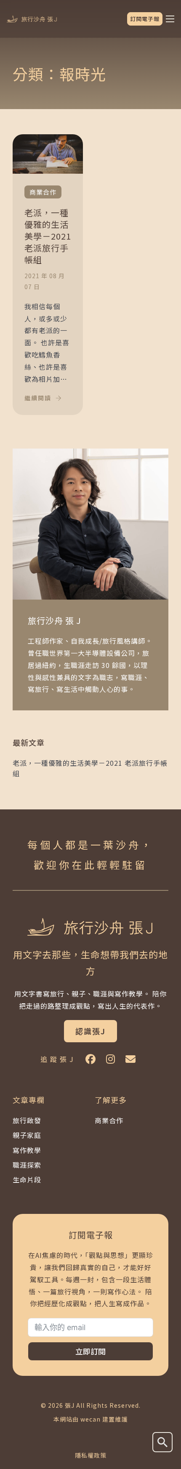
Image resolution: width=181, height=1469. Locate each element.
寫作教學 (27, 1150)
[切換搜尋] (162, 1442)
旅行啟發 (27, 1120)
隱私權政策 (90, 1455)
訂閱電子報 (145, 19)
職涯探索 (27, 1165)
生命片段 (27, 1179)
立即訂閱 (90, 1351)
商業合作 (109, 1120)
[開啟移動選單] (170, 19)
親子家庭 (27, 1135)
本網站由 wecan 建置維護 (90, 1419)
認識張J (90, 1030)
